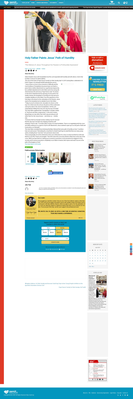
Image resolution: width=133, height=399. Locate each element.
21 (105, 258)
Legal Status (113, 393)
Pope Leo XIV (25, 2)
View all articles (29, 193)
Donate (61, 2)
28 (105, 260)
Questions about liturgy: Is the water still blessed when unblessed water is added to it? (100, 156)
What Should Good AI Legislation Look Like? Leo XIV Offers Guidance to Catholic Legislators (98, 110)
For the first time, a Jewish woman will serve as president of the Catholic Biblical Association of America (100, 147)
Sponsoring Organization (103, 393)
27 (102, 260)
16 (92, 258)
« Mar (90, 266)
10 (95, 255)
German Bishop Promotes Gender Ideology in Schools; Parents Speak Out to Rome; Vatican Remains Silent (100, 177)
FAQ (90, 393)
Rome (32, 2)
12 (100, 255)
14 (105, 255)
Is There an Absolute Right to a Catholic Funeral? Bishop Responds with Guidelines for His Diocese (100, 186)
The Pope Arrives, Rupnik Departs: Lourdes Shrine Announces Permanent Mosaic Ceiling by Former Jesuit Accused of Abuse (91, 7)
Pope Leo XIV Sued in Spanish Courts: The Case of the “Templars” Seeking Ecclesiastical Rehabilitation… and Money (100, 166)
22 (90, 260)
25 (97, 260)
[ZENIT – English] (12, 2)
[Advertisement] (55, 270)
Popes (26, 12)
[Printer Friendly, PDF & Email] (29, 147)
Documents (53, 2)
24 (95, 260)
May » (93, 266)
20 (102, 258)
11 (97, 255)
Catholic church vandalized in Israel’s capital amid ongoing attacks (32, 7)
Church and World (42, 2)
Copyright (119, 393)
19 (100, 258)
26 (100, 260)
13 (102, 255)
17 (95, 258)
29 (90, 263)
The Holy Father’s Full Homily (33, 144)
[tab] (93, 361)
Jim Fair (38, 68)
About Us (85, 393)
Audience (94, 393)
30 (92, 263)
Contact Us (125, 393)
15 (90, 258)
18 (97, 258)
